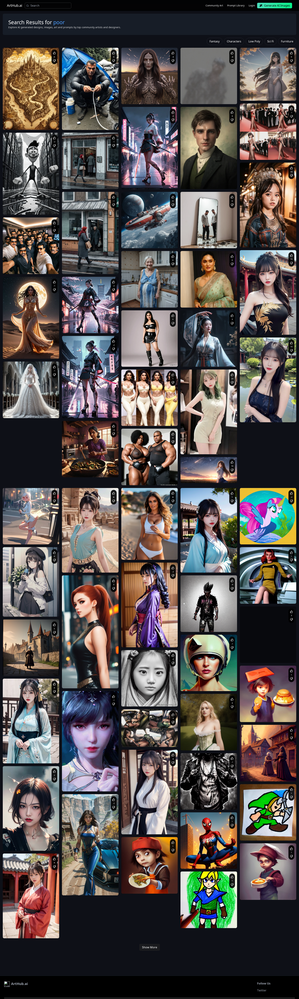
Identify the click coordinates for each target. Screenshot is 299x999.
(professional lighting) (43, 539)
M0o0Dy (75, 318)
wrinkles (160, 299)
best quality (26, 350)
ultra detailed (40, 350)
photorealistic (191, 449)
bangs (23, 611)
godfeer (15, 530)
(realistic (216, 95)
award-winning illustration (212, 449)
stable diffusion (223, 373)
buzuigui (253, 233)
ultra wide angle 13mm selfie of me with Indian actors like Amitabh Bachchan (30, 269)
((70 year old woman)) (143, 299)
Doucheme (254, 86)
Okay (127, 417)
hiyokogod (17, 344)
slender (253, 154)
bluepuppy (254, 145)
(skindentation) (24, 539)
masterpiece (13, 350)
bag (42, 608)
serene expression (268, 92)
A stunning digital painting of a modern (85, 324)
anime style (24, 353)
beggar (43, 667)
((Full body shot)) (133, 358)
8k (49, 535)
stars (223, 461)
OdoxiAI (193, 468)
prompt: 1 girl (250, 92)
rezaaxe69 (135, 174)
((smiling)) (130, 302)
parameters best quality (196, 445)
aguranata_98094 (138, 233)
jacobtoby (194, 296)
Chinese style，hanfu (260, 341)
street (15, 611)
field (216, 461)
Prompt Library (235, 5)
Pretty (209, 373)
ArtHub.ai (14, 5)
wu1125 (193, 440)
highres (274, 329)
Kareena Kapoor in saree (197, 302)
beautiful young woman (43, 353)
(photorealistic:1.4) (253, 242)
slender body (197, 373)
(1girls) (267, 242)
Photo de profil (132, 476)
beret (48, 611)
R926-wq (134, 411)
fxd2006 (193, 352)
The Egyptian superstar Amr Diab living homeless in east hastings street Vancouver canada (87, 125)
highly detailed (160, 99)
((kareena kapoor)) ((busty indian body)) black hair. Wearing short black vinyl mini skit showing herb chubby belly (147, 361)
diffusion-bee (12, 492)
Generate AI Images (277, 5)
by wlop (253, 151)
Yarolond (75, 174)
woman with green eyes (274, 154)
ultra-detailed (276, 326)
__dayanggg (195, 233)
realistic (214, 445)
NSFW (128, 299)
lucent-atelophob (197, 174)
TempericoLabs (196, 89)
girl (185, 373)
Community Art (214, 5)
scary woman (13, 667)
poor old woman (29, 667)
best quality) (204, 95)
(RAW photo (190, 95)
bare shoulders (36, 611)
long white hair (45, 412)
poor (139, 302)
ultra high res (263, 238)
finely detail (263, 329)
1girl (245, 151)
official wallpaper (280, 238)
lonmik (133, 470)
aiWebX (15, 115)
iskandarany (77, 115)
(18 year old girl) (281, 242)
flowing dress (275, 95)
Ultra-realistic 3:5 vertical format (23, 265)
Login (252, 5)
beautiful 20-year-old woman (21, 412)
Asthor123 (17, 661)
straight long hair (258, 95)
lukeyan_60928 (137, 89)
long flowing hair (215, 361)
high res (10, 539)
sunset (207, 461)
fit (259, 154)
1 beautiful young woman (197, 358)
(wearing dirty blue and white (158, 302)
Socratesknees (137, 293)
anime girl (195, 461)
